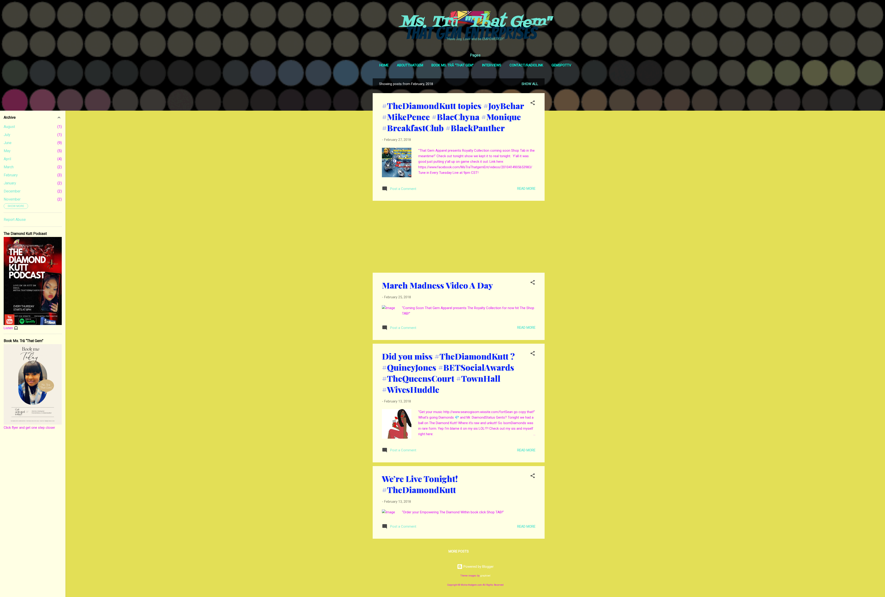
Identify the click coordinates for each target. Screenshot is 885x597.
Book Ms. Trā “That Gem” (452, 65)
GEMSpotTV (561, 65)
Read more (526, 188)
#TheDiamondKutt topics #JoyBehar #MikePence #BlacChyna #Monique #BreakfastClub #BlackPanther (453, 116)
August (9, 126)
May (7, 151)
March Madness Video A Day (437, 285)
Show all (530, 84)
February (11, 175)
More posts (458, 551)
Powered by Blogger (478, 566)
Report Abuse (15, 219)
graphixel (485, 575)
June (8, 143)
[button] (532, 103)
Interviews (491, 65)
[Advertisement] (563, 147)
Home (384, 65)
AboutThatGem (410, 65)
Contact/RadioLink (526, 65)
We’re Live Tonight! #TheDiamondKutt (420, 484)
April (7, 159)
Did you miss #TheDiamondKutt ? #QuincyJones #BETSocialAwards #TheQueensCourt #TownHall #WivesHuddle (448, 373)
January (10, 183)
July (7, 135)
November (12, 199)
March (9, 167)
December (12, 191)
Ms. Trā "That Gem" (475, 22)
